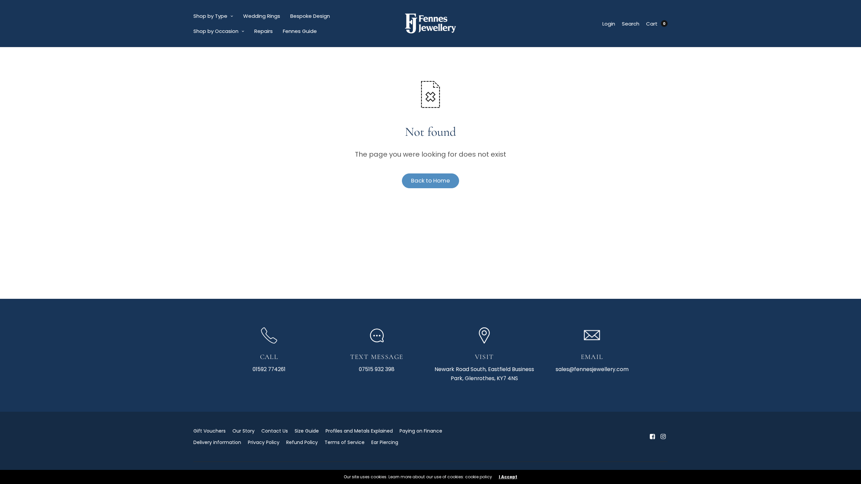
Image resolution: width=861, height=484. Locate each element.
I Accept (508, 477)
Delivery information (217, 442)
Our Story (243, 431)
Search (630, 23)
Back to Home (430, 180)
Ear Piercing (384, 442)
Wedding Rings (261, 15)
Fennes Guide (300, 31)
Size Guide (307, 431)
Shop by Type (210, 15)
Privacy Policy (263, 442)
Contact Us (274, 431)
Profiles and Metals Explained (359, 431)
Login (608, 23)
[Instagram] (663, 437)
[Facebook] (652, 437)
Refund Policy (302, 442)
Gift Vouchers (209, 431)
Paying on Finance (421, 431)
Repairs (263, 31)
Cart (652, 23)
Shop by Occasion (215, 31)
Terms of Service (345, 442)
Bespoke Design (310, 15)
